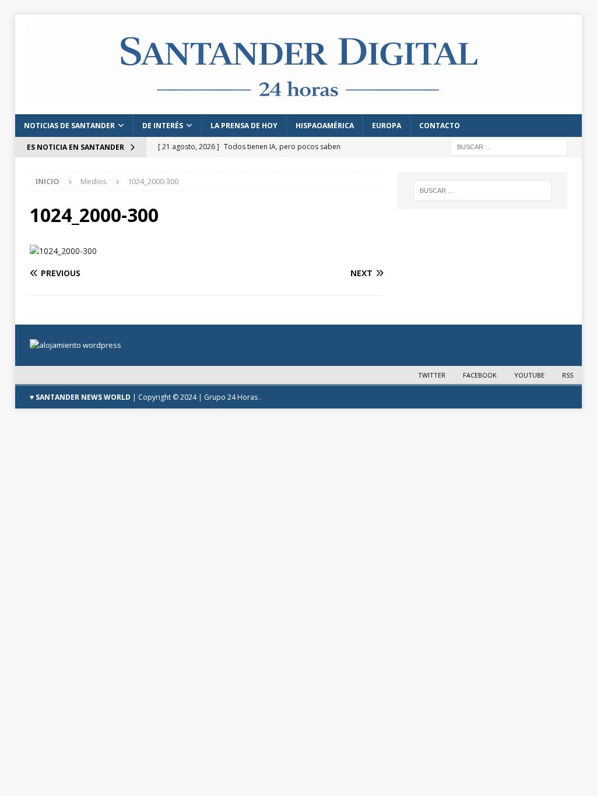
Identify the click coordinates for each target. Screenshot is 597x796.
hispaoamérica (325, 126)
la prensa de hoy (244, 126)
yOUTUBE (529, 375)
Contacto (439, 126)
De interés (162, 126)
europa (386, 126)
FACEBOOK (480, 375)
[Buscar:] (509, 146)
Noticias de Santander (69, 126)
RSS (567, 375)
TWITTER (431, 375)
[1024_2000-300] (63, 250)
